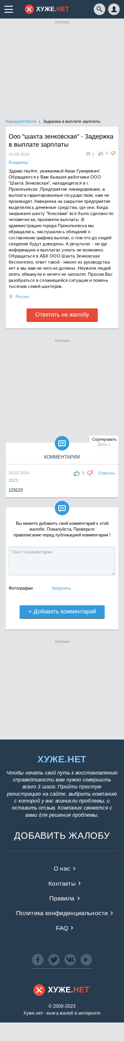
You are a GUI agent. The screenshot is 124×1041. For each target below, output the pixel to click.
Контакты (61, 883)
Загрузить (61, 588)
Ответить (106, 473)
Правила (61, 898)
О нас (62, 868)
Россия (22, 296)
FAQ (62, 928)
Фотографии (21, 588)
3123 (13, 480)
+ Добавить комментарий (62, 611)
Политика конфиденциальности (62, 913)
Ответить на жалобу (62, 314)
